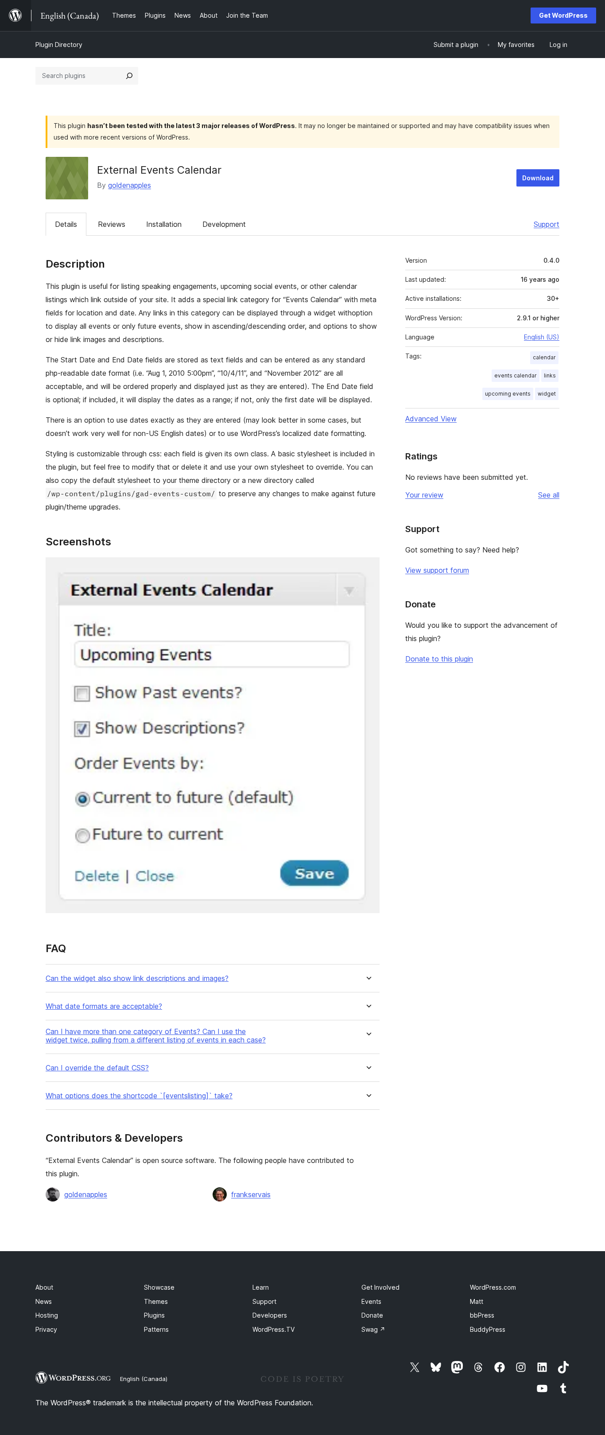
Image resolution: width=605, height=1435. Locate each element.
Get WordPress (563, 15)
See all (548, 494)
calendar (544, 357)
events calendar (515, 375)
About (44, 1287)
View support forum (437, 570)
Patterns (156, 1329)
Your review (424, 494)
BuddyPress (487, 1329)
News (43, 1301)
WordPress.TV (273, 1329)
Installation (164, 224)
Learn (260, 1287)
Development (224, 224)
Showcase (159, 1287)
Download (538, 178)
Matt (476, 1301)
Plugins (154, 1315)
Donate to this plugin (439, 658)
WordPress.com (493, 1287)
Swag (373, 1329)
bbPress (482, 1315)
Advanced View (431, 418)
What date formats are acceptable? (104, 1006)
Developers (269, 1315)
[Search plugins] (129, 76)
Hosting (46, 1315)
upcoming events (508, 393)
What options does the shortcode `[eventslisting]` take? (139, 1096)
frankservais (251, 1194)
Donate (372, 1315)
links (550, 375)
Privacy (46, 1329)
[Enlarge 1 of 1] (367, 569)
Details (66, 224)
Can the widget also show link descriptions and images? (137, 978)
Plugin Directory (58, 44)
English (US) (541, 337)
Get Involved (380, 1287)
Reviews (111, 224)
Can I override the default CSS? (97, 1068)
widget (547, 393)
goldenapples (129, 185)
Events (371, 1301)
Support (546, 224)
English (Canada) (143, 1378)
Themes (156, 1301)
